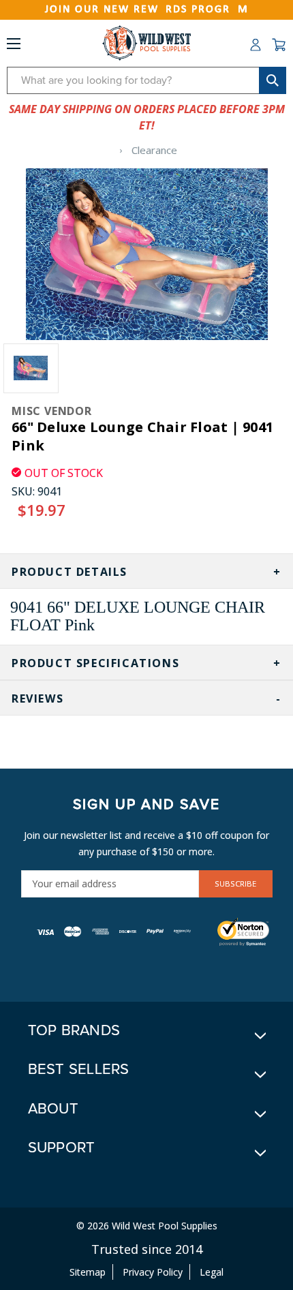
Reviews (37, 698)
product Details (69, 571)
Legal (211, 1271)
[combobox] (146, 80)
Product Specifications (95, 663)
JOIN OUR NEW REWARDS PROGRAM (147, 9)
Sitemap (88, 1271)
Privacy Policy (153, 1271)
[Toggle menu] (13, 46)
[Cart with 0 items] (279, 44)
